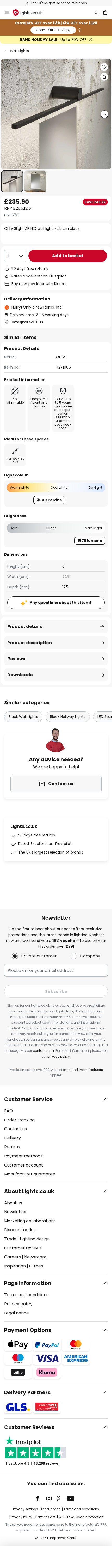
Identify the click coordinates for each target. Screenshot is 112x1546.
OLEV (60, 357)
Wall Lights (19, 50)
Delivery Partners (27, 1392)
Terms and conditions (26, 1295)
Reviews (16, 659)
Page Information (27, 1283)
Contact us (15, 1129)
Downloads (20, 675)
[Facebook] (41, 1498)
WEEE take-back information (81, 1517)
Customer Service (28, 1099)
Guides (36, 1266)
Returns (12, 1147)
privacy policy (58, 1056)
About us (13, 1203)
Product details (24, 627)
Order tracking (19, 1120)
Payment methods (23, 1156)
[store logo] (30, 12)
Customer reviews (22, 1248)
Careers (12, 1257)
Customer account (23, 1165)
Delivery (12, 1138)
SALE (53, 30)
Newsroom (35, 1257)
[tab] (56, 1137)
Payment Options (27, 1330)
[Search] (96, 12)
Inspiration (15, 1266)
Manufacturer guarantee (29, 1174)
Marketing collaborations (30, 1221)
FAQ (8, 1111)
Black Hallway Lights (67, 716)
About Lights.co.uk (29, 1191)
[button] (12, 181)
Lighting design (35, 1239)
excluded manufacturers (83, 1069)
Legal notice (16, 1313)
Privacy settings (25, 1509)
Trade (10, 1239)
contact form (43, 1050)
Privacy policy (18, 1304)
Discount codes (20, 1230)
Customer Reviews (29, 1427)
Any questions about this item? (61, 602)
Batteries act (45, 1517)
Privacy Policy (21, 1517)
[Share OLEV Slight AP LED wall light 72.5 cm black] (104, 77)
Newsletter (15, 1212)
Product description (29, 643)
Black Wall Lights (23, 716)
